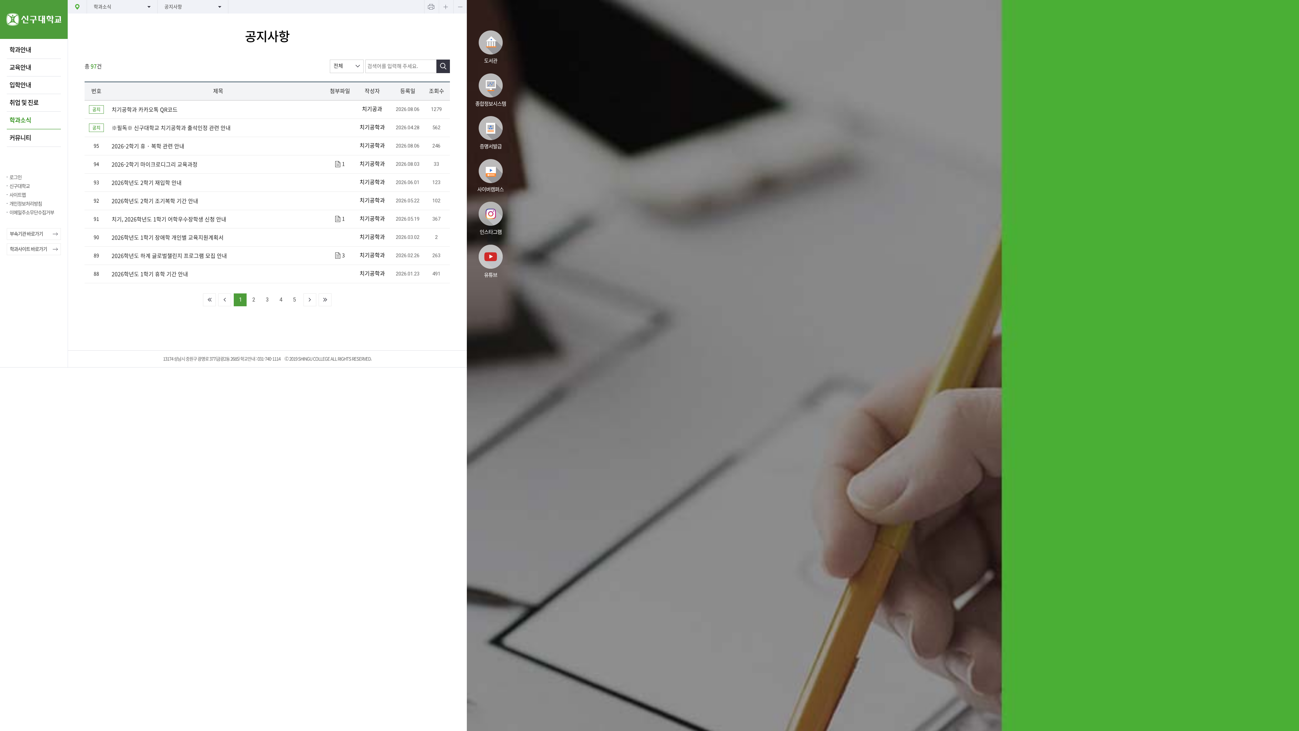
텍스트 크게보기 (445, 7)
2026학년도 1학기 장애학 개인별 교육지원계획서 (168, 237)
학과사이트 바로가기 (28, 249)
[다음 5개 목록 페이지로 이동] (309, 299)
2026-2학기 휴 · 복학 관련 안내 (148, 146)
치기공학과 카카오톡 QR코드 (145, 109)
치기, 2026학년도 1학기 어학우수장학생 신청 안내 (169, 219)
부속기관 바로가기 (26, 233)
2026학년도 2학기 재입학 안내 (147, 182)
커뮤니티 (20, 138)
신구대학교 (19, 186)
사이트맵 (17, 195)
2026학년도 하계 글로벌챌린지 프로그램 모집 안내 (169, 256)
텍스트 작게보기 (460, 7)
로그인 (15, 177)
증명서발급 (491, 146)
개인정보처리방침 (25, 203)
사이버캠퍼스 (490, 189)
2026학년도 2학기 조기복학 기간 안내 (155, 201)
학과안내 (20, 50)
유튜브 (490, 275)
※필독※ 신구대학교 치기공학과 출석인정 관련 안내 (171, 128)
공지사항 (173, 6)
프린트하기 (431, 7)
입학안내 (20, 85)
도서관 (490, 60)
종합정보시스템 (490, 103)
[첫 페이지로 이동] (209, 299)
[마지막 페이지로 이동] (325, 299)
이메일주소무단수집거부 (31, 212)
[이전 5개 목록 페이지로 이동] (224, 299)
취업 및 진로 (24, 102)
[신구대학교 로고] (34, 37)
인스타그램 (491, 232)
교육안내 (20, 67)
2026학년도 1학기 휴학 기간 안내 (150, 274)
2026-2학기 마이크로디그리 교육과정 (155, 164)
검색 (443, 66)
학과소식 (20, 120)
